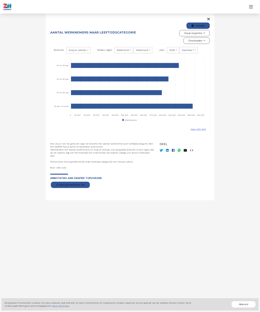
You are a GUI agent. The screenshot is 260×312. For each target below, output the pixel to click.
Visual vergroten (193, 33)
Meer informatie (60, 306)
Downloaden (195, 40)
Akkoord (243, 304)
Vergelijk (200, 25)
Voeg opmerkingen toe (71, 184)
